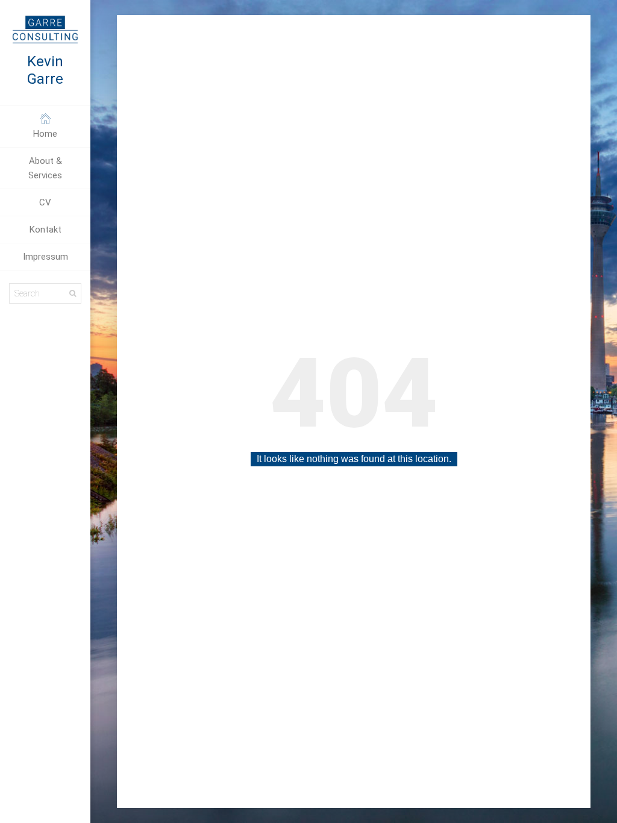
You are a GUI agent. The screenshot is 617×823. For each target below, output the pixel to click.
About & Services (45, 168)
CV (45, 202)
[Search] (72, 293)
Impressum (45, 256)
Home (45, 133)
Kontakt (45, 229)
